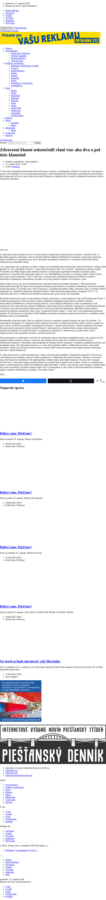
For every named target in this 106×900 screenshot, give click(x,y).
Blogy (8, 120)
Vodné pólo (16, 108)
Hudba (14, 73)
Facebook (10, 831)
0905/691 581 (12, 773)
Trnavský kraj (17, 61)
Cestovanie (10, 133)
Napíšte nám (11, 819)
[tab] (8, 860)
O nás (8, 811)
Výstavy (14, 68)
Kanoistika (15, 113)
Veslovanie (16, 110)
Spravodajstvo (12, 51)
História (9, 118)
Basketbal (15, 95)
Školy (13, 130)
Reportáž (15, 78)
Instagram (10, 838)
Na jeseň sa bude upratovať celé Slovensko (30, 661)
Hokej (13, 93)
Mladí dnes (10, 128)
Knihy (14, 80)
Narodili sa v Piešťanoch (22, 83)
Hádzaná (15, 98)
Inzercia (9, 135)
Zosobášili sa (16, 85)
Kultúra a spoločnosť (15, 63)
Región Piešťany (18, 58)
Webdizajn (10, 850)
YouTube (10, 836)
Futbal (14, 90)
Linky (8, 816)
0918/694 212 (12, 770)
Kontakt (9, 821)
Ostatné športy (17, 115)
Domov (9, 48)
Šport (8, 88)
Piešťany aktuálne (19, 56)
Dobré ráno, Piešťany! (21, 53)
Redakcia (16, 166)
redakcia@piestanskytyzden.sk (19, 775)
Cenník (9, 814)
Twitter (9, 833)
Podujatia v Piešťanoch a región (25, 66)
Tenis (13, 103)
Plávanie (14, 100)
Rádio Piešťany (18, 71)
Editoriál (14, 123)
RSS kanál (10, 841)
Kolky (14, 105)
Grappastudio (22, 850)
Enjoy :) (33, 850)
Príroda (14, 75)
